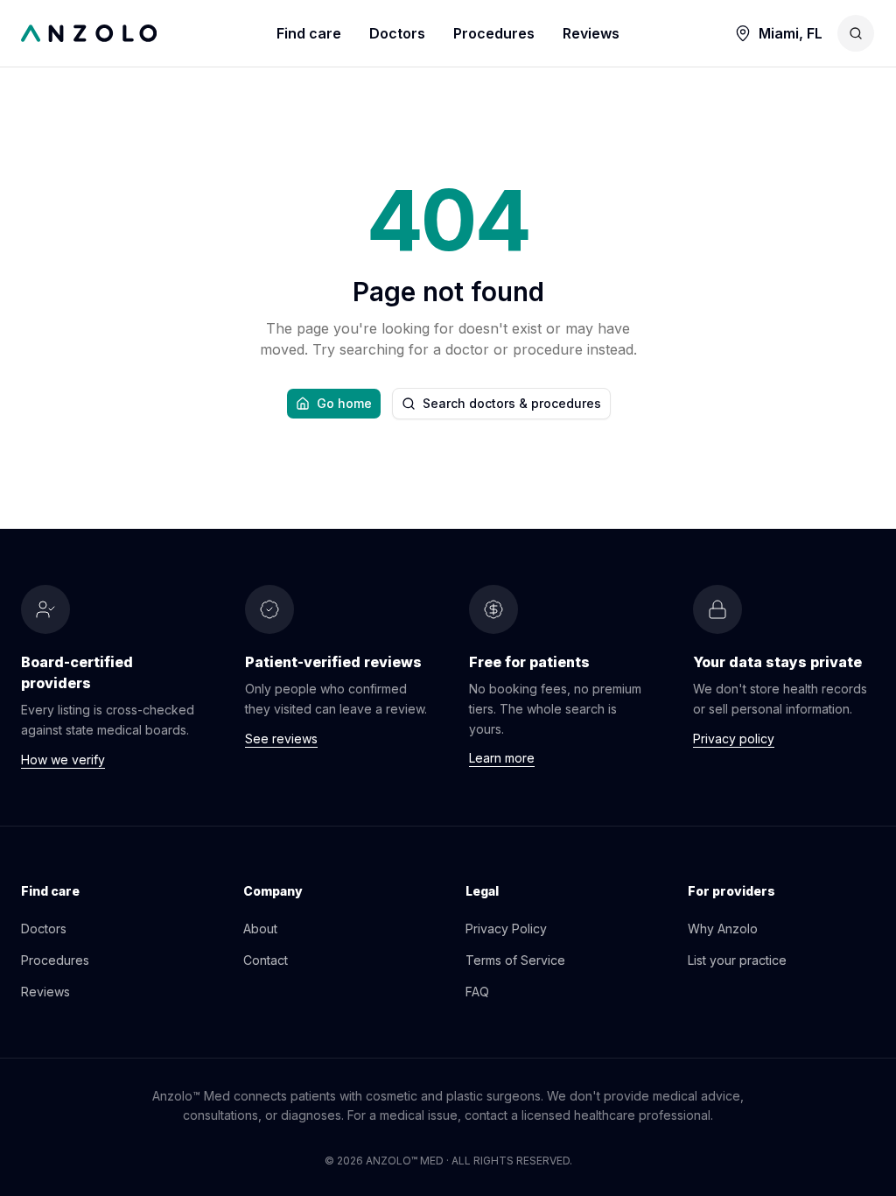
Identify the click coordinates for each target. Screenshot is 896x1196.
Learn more (502, 757)
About (260, 928)
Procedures (494, 33)
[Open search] (855, 33)
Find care (308, 33)
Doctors (397, 33)
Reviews (591, 33)
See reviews (281, 738)
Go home (344, 403)
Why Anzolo (723, 928)
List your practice (737, 960)
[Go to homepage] (148, 33)
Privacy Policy (506, 928)
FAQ (477, 991)
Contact (265, 960)
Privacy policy (733, 738)
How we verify (63, 759)
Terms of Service (515, 960)
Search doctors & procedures (512, 403)
